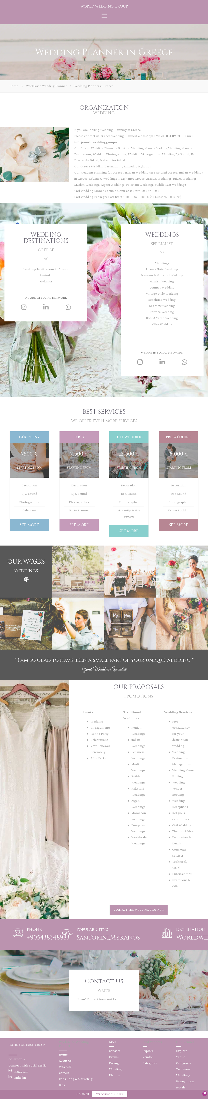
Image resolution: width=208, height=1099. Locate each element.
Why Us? (65, 1067)
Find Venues (185, 1042)
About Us (65, 1060)
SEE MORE (29, 525)
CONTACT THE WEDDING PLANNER (139, 909)
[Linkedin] (46, 307)
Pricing (114, 1063)
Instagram (21, 1071)
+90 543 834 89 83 (167, 136)
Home (14, 86)
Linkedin (20, 1078)
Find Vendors (152, 1042)
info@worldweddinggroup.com (98, 142)
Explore (148, 1051)
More (113, 1042)
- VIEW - (26, 627)
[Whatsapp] (68, 307)
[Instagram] (23, 307)
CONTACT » (17, 1059)
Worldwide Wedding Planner (46, 86)
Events (114, 1057)
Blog (62, 1085)
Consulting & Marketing (76, 1079)
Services (114, 1051)
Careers (64, 1073)
